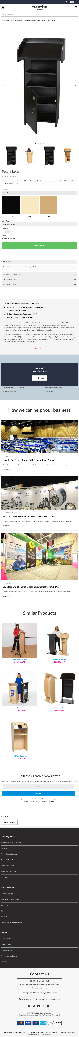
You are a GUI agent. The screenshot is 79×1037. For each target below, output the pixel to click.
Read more (38, 348)
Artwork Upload (7, 860)
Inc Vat (76, 2)
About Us (4, 905)
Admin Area (21, 1032)
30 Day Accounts (7, 950)
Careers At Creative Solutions (11, 923)
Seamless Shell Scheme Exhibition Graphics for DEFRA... (31, 586)
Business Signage (7, 894)
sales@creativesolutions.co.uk (49, 999)
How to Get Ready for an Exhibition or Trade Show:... (29, 460)
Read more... (6, 469)
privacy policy (50, 801)
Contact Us (5, 877)
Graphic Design (6, 944)
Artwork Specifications (9, 854)
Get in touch (39, 378)
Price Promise (6, 938)
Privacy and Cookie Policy (34, 1032)
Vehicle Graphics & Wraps (10, 899)
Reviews (4, 962)
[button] (75, 85)
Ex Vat (67, 2)
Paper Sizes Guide (7, 866)
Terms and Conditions (8, 871)
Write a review (9, 822)
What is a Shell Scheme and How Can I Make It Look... (29, 516)
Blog (2, 911)
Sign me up (38, 793)
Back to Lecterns (9, 176)
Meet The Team (6, 917)
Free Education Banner (9, 956)
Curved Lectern (59, 708)
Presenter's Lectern (19, 708)
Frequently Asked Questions (11, 842)
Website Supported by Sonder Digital (40, 1034)
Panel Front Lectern (19, 660)
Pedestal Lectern (59, 660)
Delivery (4, 848)
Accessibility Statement (51, 1032)
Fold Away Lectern (19, 756)
